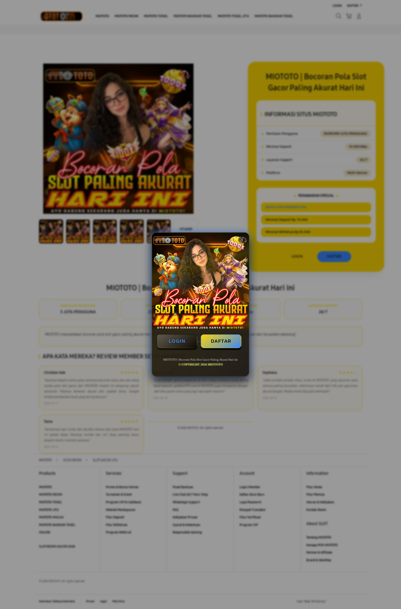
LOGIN (177, 341)
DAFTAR (221, 341)
